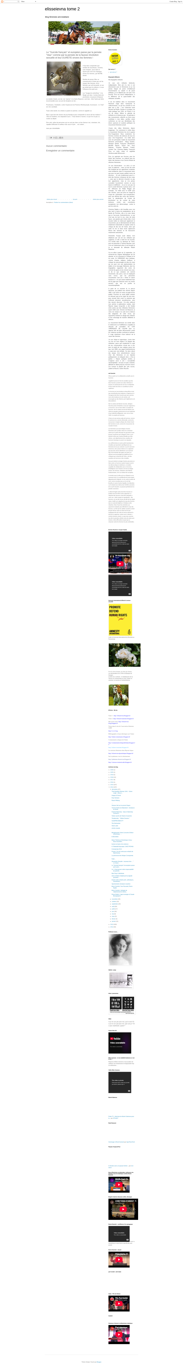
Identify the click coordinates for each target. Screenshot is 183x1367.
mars (113, 916)
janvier (114, 921)
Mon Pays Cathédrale (118, 873)
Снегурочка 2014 (117, 849)
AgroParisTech (130, 1142)
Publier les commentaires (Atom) (63, 202)
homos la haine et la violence (120, 844)
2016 (112, 782)
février (114, 919)
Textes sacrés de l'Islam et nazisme (122, 816)
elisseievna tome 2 (62, 9)
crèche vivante (116, 828)
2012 (112, 927)
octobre (114, 901)
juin (113, 911)
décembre (115, 789)
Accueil (75, 199)
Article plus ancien (98, 199)
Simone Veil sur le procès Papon (121, 805)
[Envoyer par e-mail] (54, 138)
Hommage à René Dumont (116, 1142)
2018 (112, 777)
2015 (112, 784)
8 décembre (115, 836)
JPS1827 (115, 1118)
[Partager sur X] (58, 138)
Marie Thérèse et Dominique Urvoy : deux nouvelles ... (122, 840)
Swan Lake (115, 826)
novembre (115, 899)
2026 (112, 770)
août (113, 906)
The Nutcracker (116, 823)
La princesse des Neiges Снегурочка (122, 855)
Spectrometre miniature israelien (121, 884)
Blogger (99, 1362)
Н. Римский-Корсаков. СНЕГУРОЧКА (122, 846)
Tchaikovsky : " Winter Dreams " (121, 818)
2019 (112, 774)
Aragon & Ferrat (116, 795)
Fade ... (114, 859)
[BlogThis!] (56, 138)
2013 (112, 924)
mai (113, 914)
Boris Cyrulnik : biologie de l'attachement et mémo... (119, 891)
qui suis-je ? (113, 72)
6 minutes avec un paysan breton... (118, 1166)
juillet (113, 909)
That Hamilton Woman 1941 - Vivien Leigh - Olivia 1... (122, 792)
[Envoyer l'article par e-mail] (50, 137)
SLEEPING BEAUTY (117, 821)
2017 (112, 779)
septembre (115, 904)
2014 (112, 787)
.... (112, 803)
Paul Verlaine (115, 798)
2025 (112, 772)
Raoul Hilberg (116, 800)
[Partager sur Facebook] (60, 138)
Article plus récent (52, 199)
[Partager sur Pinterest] (62, 138)
